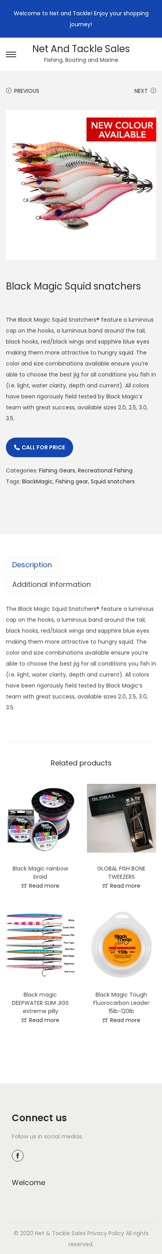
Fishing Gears (57, 470)
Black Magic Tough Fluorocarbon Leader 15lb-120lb (121, 1003)
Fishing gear (71, 481)
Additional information (51, 584)
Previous (26, 91)
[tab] (81, 565)
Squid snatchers (113, 481)
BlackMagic (37, 481)
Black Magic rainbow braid (40, 873)
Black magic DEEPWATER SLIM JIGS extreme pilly (40, 1003)
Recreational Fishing (105, 470)
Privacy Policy (105, 1233)
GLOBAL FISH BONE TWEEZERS (121, 873)
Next (141, 91)
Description (32, 565)
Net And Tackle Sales (81, 48)
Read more (44, 885)
